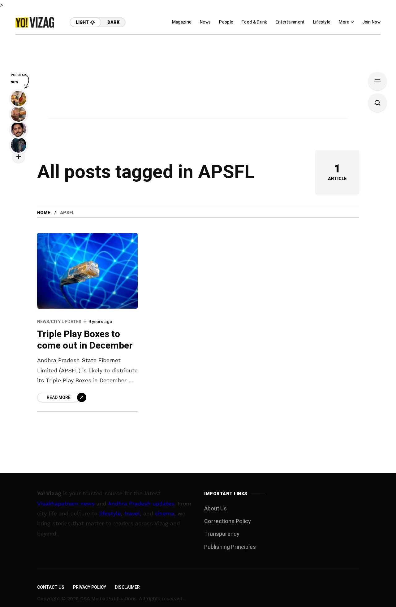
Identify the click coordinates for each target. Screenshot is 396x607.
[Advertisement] (198, 78)
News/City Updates (59, 322)
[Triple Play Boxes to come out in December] (87, 271)
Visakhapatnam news (66, 503)
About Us (215, 509)
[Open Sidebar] (377, 81)
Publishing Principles (230, 547)
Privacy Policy (89, 587)
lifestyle (110, 513)
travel (132, 513)
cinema (164, 513)
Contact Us (50, 587)
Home (43, 213)
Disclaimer (127, 587)
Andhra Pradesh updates (141, 503)
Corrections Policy (227, 521)
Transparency (221, 534)
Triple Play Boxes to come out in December (85, 340)
